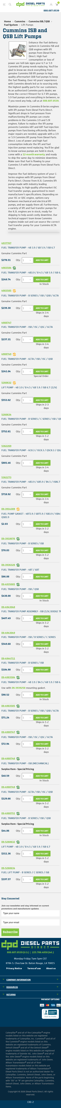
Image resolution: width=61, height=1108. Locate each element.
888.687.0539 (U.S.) (18, 952)
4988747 (6, 322)
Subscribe (10, 932)
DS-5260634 (8, 868)
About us (51, 968)
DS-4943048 (8, 607)
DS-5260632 (8, 841)
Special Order (41, 376)
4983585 (6, 290)
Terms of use (34, 968)
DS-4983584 (8, 677)
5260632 (6, 382)
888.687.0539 (51, 10)
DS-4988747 (8, 732)
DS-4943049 (8, 632)
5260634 (6, 414)
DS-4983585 (8, 705)
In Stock (44, 284)
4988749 (6, 354)
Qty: (18, 260)
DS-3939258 (18, 687)
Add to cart (42, 260)
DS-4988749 (8, 787)
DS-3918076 (8, 538)
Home (7, 21)
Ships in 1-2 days (42, 437)
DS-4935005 (8, 584)
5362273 (6, 477)
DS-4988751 (8, 813)
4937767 (6, 243)
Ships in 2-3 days (42, 406)
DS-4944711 (8, 658)
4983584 (6, 267)
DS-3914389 (8, 508)
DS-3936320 (8, 564)
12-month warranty (34, 154)
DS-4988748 (8, 758)
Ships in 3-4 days (42, 314)
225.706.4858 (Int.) (43, 952)
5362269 (6, 446)
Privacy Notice (14, 968)
